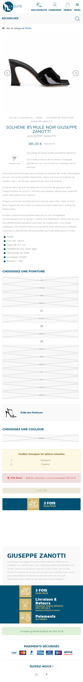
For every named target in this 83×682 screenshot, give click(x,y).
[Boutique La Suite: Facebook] (46, 674)
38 (41, 326)
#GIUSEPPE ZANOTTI (41, 136)
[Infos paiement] (41, 652)
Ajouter (41, 490)
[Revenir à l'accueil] (12, 6)
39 (41, 341)
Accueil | (14, 117)
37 (41, 310)
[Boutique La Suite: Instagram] (36, 674)
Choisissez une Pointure (23, 271)
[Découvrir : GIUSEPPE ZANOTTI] (14, 160)
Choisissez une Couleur (23, 429)
